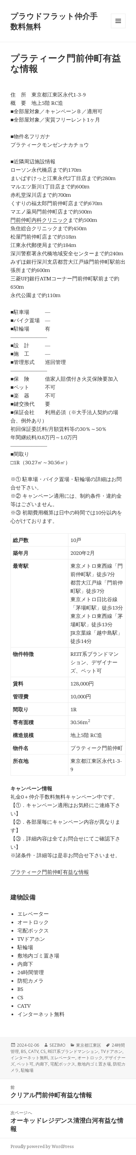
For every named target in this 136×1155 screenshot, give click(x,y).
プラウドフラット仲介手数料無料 (54, 20)
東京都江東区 (88, 1045)
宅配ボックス (62, 1064)
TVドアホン (111, 1051)
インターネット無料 (29, 1058)
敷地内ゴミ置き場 (94, 1064)
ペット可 (25, 1064)
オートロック (90, 1058)
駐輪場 (27, 1070)
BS (23, 1051)
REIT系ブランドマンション (73, 1051)
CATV (33, 1051)
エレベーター (62, 1058)
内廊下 (42, 1064)
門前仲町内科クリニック (39, 219)
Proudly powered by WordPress (42, 1146)
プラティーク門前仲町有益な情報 (49, 871)
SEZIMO (58, 1045)
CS (43, 1051)
